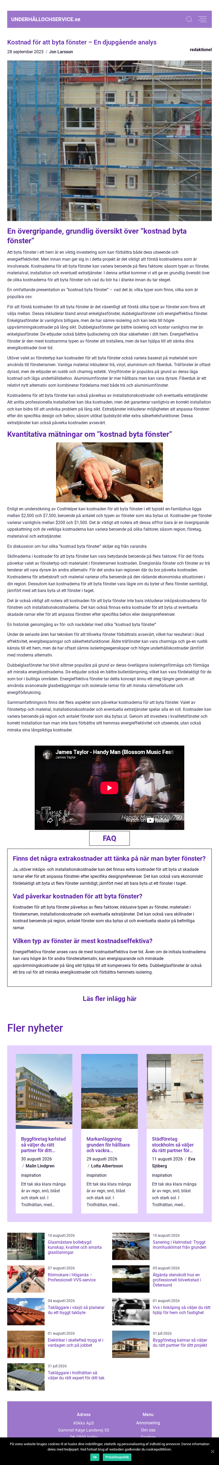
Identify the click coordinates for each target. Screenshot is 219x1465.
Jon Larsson (61, 51)
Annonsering (148, 1422)
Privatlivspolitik (117, 1457)
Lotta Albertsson (107, 1165)
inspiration (31, 1175)
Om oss (148, 1430)
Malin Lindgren (40, 1165)
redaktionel (201, 49)
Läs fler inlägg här (109, 999)
